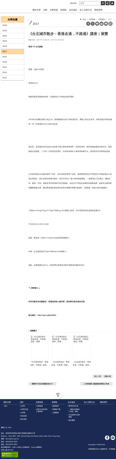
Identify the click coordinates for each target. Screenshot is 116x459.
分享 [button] (108, 3)
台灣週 (22, 412)
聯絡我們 (98, 10)
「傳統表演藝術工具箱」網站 (74, 410)
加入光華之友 (86, 10)
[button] (39, 347)
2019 (4, 41)
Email (101, 24)
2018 (4, 46)
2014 (4, 67)
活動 (45, 10)
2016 (4, 57)
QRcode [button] (110, 24)
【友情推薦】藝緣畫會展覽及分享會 (96, 384)
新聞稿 (63, 10)
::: (68, 3)
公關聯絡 (55, 412)
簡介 (5, 406)
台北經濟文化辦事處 (74, 416)
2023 (4, 25)
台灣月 (22, 406)
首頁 (84, 19)
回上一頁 (97, 376)
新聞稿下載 (56, 409)
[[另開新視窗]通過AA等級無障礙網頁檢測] (9, 455)
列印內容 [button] (106, 24)
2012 (4, 77)
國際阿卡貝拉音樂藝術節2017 (42, 384)
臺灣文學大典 (73, 406)
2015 (4, 62)
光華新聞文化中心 (11, 4)
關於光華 (37, 10)
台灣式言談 (24, 409)
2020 (4, 36)
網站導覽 (73, 3)
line (97, 24)
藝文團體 (72, 420)
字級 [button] (112, 3)
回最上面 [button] (107, 376)
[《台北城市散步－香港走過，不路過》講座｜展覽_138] (113, 437)
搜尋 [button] (103, 3)
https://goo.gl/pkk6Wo (46, 315)
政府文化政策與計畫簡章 (41, 410)
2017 (4, 51)
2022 (4, 30)
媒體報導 (55, 406)
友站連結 (73, 10)
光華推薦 (54, 10)
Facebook (88, 24)
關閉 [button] (58, 394)
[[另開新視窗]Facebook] (107, 437)
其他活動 (23, 416)
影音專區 (23, 419)
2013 (4, 72)
